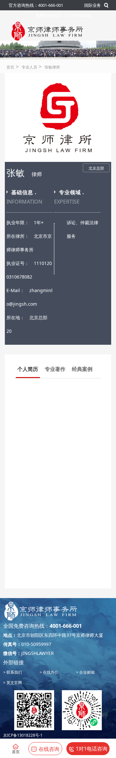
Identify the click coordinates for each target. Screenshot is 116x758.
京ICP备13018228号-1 (23, 735)
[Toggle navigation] (19, 49)
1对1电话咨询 (91, 748)
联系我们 (13, 672)
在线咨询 (49, 749)
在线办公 (50, 672)
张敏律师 (52, 67)
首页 (10, 67)
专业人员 (29, 67)
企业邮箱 (86, 672)
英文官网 (13, 682)
